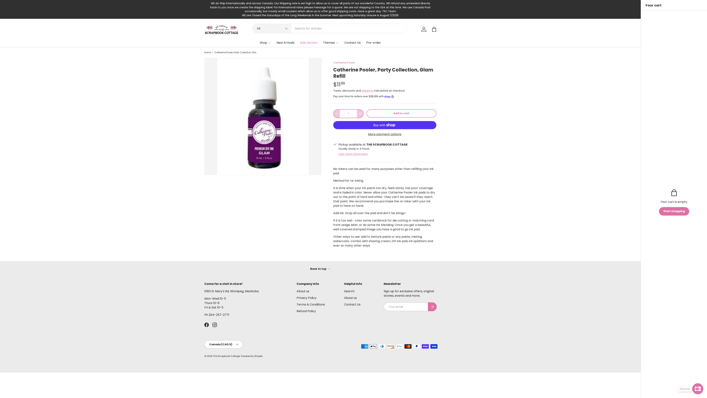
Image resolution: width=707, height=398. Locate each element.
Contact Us (352, 43)
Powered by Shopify (252, 356)
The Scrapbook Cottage (226, 356)
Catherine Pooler (344, 62)
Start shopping (674, 211)
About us (303, 291)
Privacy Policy (306, 298)
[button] (434, 29)
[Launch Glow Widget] (697, 388)
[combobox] (329, 28)
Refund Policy (306, 311)
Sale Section (309, 43)
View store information (353, 154)
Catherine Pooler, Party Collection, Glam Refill (236, 52)
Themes (329, 43)
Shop (263, 43)
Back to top (318, 269)
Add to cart (401, 113)
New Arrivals (285, 43)
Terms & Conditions (311, 304)
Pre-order (373, 43)
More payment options (384, 134)
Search (349, 291)
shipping (367, 90)
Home (207, 52)
